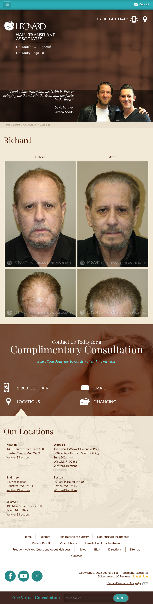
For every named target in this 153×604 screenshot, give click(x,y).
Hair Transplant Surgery (73, 536)
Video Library (68, 543)
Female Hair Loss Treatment (103, 543)
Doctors (45, 536)
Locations (28, 401)
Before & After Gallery (25, 124)
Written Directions (18, 457)
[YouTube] (23, 575)
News (82, 549)
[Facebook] (10, 575)
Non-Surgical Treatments (113, 536)
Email (99, 387)
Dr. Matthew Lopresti (33, 47)
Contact (144, 4)
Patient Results (41, 543)
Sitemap (135, 549)
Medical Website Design (122, 583)
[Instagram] (37, 575)
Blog (97, 549)
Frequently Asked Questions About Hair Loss (42, 549)
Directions (115, 549)
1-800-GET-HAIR (112, 18)
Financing (104, 401)
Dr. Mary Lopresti (31, 53)
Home (7, 124)
